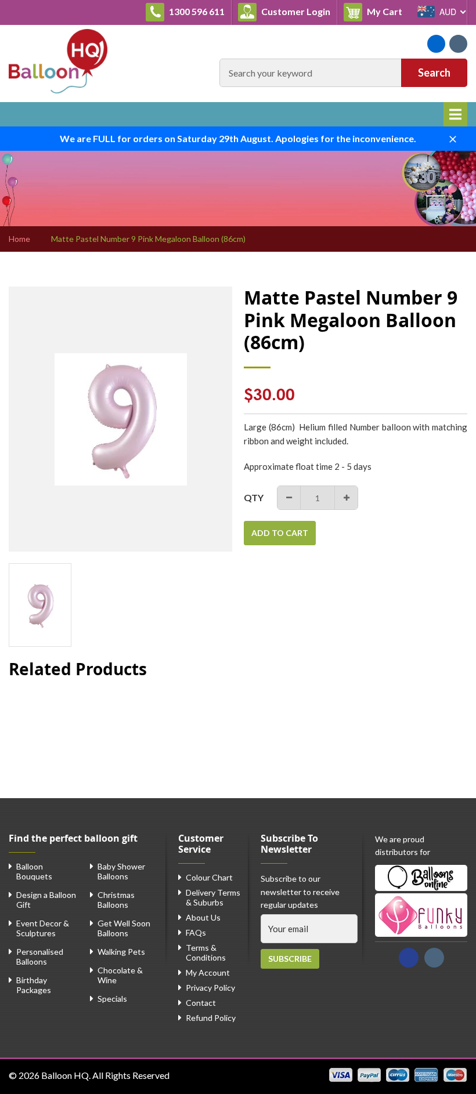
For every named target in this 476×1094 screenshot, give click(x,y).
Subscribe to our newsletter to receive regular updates (300, 892)
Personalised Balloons (39, 956)
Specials (112, 999)
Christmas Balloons (116, 900)
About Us (203, 917)
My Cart (387, 11)
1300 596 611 (196, 11)
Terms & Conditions (206, 952)
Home (19, 239)
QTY (254, 497)
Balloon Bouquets (34, 871)
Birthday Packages (33, 985)
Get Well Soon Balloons (124, 928)
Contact (201, 1003)
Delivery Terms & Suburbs (213, 897)
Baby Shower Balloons (121, 871)
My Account (208, 972)
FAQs (196, 932)
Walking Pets (121, 952)
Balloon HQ (65, 1075)
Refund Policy (211, 1018)
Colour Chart (209, 877)
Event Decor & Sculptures (42, 928)
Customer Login (294, 11)
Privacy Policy (210, 987)
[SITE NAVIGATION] (455, 114)
